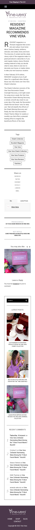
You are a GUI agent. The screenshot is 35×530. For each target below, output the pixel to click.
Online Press (22, 21)
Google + (17, 185)
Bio (11, 201)
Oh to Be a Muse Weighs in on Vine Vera (17, 223)
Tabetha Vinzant (17, 435)
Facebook (17, 176)
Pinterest (17, 182)
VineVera (17, 163)
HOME (10, 519)
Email (17, 190)
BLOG (25, 519)
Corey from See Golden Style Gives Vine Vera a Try (17, 233)
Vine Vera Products (17, 155)
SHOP (18, 519)
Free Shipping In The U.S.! (18, 2)
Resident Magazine (17, 143)
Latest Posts (24, 201)
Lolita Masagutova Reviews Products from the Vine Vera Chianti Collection (17, 344)
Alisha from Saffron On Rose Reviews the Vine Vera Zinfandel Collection (17, 416)
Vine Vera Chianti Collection (17, 151)
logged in (16, 284)
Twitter (17, 179)
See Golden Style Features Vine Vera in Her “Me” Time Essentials (17, 380)
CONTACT (17, 521)
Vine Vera (17, 147)
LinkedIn (17, 188)
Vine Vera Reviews (17, 159)
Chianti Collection (17, 139)
